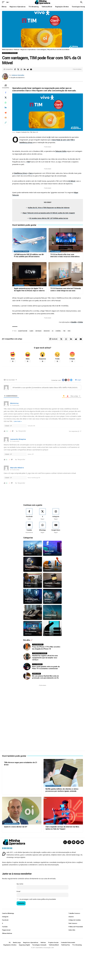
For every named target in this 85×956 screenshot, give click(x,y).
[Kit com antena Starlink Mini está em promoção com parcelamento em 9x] (27, 676)
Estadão (73, 322)
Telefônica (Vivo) (20, 173)
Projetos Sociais (31, 583)
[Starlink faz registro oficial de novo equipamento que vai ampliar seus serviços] (27, 656)
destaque (38, 331)
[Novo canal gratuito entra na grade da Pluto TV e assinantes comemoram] (27, 666)
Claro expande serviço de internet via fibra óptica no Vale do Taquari (62, 828)
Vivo (69, 331)
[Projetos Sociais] (32, 580)
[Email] (31, 69)
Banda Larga (49, 551)
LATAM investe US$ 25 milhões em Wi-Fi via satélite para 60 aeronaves (29, 255)
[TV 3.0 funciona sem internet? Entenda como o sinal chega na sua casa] (66, 274)
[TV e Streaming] (32, 628)
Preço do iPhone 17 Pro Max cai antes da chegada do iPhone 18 (46, 648)
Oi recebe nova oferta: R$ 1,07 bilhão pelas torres (48, 218)
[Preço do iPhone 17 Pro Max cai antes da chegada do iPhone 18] (27, 646)
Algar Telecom (22, 331)
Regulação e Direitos (52, 583)
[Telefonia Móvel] (52, 612)
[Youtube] (29, 528)
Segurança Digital (31, 599)
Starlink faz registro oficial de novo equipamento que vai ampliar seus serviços (45, 658)
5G (26, 551)
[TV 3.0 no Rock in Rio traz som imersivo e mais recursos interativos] (66, 240)
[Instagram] (56, 514)
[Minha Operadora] (42, 2)
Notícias (48, 631)
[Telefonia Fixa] (32, 612)
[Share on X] (18, 69)
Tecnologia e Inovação (21, 251)
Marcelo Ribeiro (17, 468)
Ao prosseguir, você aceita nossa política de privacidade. (37, 899)
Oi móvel (58, 331)
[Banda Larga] (52, 548)
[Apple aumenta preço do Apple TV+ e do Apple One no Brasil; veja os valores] (29, 274)
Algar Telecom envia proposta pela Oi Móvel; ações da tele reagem (49, 213)
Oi (49, 137)
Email (18, 891)
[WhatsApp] (42, 528)
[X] (42, 514)
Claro (31, 173)
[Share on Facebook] (14, 69)
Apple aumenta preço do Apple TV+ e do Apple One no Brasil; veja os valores (29, 289)
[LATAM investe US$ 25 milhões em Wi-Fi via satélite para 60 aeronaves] (29, 240)
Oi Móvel (71, 181)
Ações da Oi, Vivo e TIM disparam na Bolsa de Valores (48, 207)
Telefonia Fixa (30, 615)
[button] (4, 2)
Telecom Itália (60, 151)
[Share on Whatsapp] (21, 69)
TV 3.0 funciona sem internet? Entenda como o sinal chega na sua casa (65, 289)
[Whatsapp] (65, 842)
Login (79, 380)
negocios (47, 331)
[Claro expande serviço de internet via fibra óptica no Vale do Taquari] (63, 811)
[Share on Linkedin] (24, 69)
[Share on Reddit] (27, 69)
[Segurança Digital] (32, 596)
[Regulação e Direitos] (52, 580)
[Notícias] (52, 628)
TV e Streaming (55, 251)
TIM (28, 162)
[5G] (32, 548)
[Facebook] (29, 514)
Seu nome (20, 884)
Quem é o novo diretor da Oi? (15, 827)
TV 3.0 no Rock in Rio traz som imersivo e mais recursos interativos (65, 255)
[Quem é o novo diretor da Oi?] (21, 811)
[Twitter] (78, 842)
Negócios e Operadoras (10, 53)
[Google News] (56, 528)
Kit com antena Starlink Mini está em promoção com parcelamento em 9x (45, 677)
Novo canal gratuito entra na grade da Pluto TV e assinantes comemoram (46, 668)
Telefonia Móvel (50, 615)
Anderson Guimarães (18, 75)
